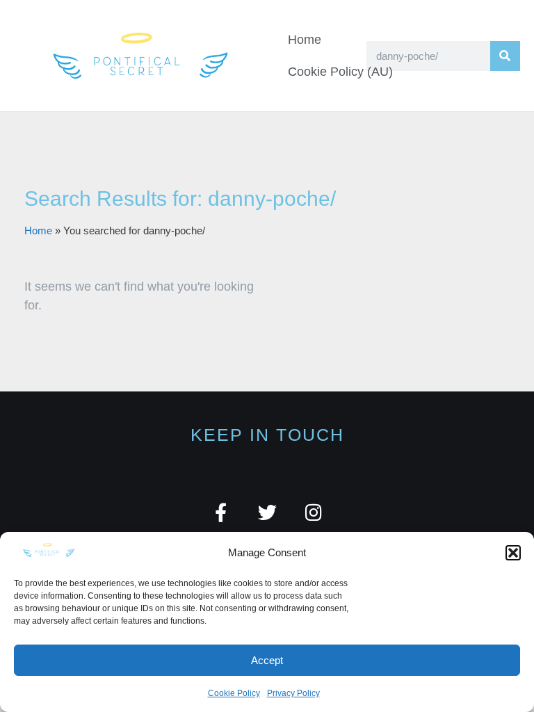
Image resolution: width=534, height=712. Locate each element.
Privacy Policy (293, 693)
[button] (513, 553)
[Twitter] (267, 512)
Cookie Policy (234, 693)
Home (304, 40)
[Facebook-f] (220, 512)
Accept (267, 660)
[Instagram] (314, 512)
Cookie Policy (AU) (340, 72)
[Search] (505, 56)
